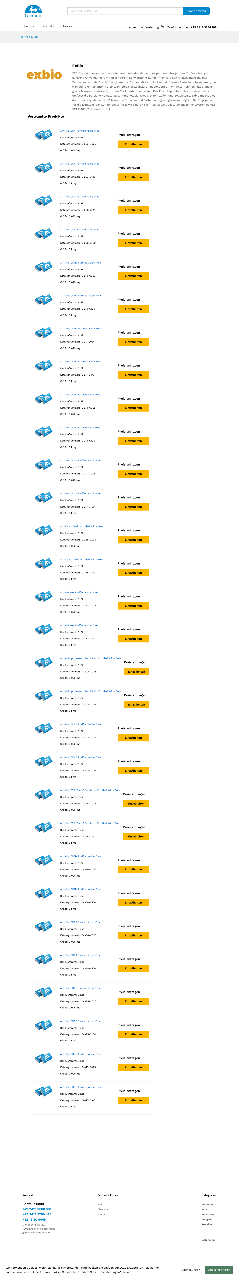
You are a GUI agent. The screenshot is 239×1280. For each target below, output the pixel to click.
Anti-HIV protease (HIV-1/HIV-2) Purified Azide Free (90, 658)
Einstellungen (191, 1269)
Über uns (28, 26)
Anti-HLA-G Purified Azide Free (79, 592)
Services (68, 26)
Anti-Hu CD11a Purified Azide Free (80, 262)
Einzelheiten (133, 144)
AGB (99, 1204)
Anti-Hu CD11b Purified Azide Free (80, 328)
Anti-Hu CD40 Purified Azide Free (80, 1054)
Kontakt (48, 26)
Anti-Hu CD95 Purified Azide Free (80, 988)
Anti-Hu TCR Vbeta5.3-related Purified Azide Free (90, 790)
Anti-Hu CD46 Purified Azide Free (80, 724)
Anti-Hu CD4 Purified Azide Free (79, 130)
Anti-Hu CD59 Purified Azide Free (80, 922)
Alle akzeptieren (219, 1269)
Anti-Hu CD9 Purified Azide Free (79, 196)
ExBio (81, 137)
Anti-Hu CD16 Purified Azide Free (80, 394)
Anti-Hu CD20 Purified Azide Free (80, 460)
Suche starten (196, 11)
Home (24, 36)
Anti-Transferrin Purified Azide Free (81, 526)
